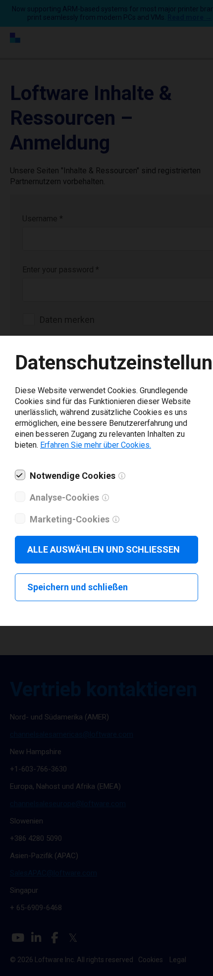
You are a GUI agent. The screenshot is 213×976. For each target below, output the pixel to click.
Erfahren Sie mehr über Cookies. (95, 445)
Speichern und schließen (77, 587)
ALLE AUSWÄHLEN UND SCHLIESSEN (103, 549)
